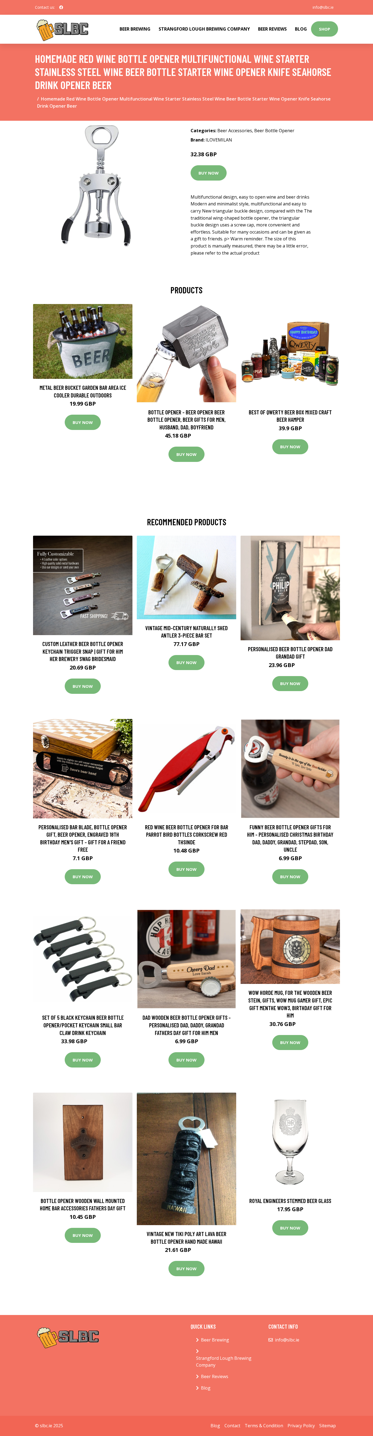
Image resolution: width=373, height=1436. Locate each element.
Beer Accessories (234, 131)
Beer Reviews (272, 29)
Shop (324, 29)
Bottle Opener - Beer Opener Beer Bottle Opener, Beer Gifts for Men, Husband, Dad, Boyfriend (186, 419)
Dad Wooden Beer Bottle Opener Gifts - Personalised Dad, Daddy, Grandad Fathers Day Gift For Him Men (187, 1025)
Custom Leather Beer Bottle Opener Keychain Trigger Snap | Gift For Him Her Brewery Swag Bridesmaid (82, 651)
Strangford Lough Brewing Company (204, 29)
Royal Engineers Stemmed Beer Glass (290, 1200)
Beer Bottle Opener (274, 131)
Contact (232, 1426)
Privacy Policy (301, 1426)
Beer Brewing (135, 29)
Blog (301, 29)
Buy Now (209, 173)
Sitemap (327, 1426)
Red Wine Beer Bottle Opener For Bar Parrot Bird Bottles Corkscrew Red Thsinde (186, 834)
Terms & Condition (264, 1426)
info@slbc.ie (323, 7)
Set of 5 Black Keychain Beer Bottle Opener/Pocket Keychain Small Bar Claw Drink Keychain (83, 1025)
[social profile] (61, 7)
